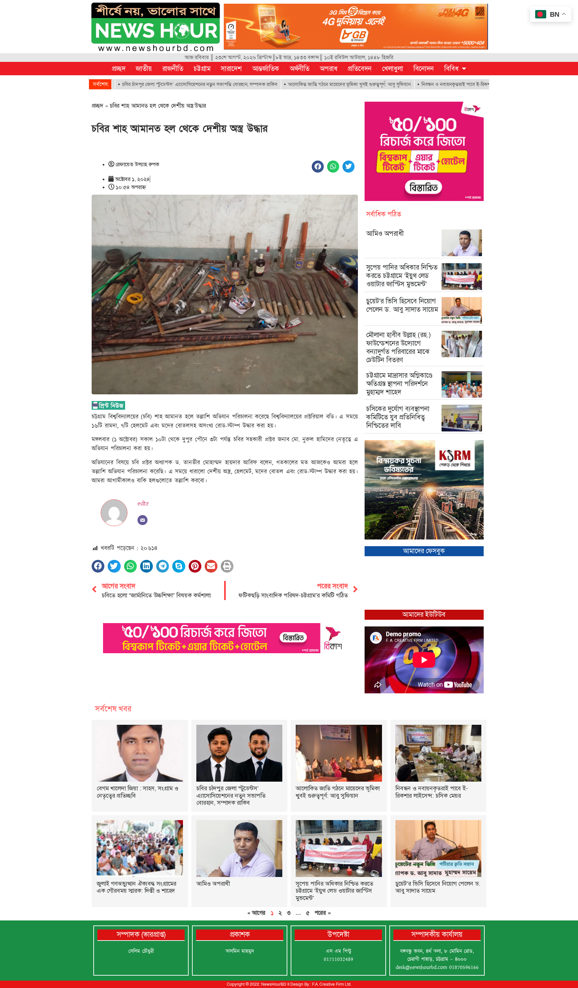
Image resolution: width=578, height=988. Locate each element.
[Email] (142, 520)
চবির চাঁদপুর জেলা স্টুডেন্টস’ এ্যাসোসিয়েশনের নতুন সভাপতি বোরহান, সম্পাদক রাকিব (161, 84)
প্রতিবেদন (360, 68)
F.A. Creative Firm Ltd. (331, 984)
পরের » (322, 912)
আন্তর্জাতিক (265, 68)
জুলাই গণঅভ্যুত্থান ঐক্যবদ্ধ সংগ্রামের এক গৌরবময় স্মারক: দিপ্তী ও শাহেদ (136, 887)
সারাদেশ (231, 68)
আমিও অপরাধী (385, 233)
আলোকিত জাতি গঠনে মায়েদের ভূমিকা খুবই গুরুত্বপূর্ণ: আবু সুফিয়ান (311, 84)
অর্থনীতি (299, 68)
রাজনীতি (172, 68)
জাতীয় (144, 68)
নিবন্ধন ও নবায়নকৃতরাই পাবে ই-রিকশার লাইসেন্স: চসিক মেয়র (439, 84)
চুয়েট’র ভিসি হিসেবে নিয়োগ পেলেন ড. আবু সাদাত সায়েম (402, 305)
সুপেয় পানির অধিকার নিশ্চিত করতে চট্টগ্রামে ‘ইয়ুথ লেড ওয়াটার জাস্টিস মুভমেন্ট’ (402, 275)
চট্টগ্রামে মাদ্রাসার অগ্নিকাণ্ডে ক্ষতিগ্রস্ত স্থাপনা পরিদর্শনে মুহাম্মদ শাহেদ (399, 383)
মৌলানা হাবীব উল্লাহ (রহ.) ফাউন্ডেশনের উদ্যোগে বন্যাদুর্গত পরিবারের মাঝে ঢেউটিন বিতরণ (398, 347)
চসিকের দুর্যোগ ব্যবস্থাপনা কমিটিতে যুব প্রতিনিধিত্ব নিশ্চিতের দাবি (397, 417)
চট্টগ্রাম (202, 68)
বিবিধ (451, 68)
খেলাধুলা (392, 68)
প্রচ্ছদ (118, 68)
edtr (143, 503)
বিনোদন (423, 68)
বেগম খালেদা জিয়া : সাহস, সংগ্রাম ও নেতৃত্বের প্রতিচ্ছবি (137, 792)
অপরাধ (329, 68)
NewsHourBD (273, 984)
